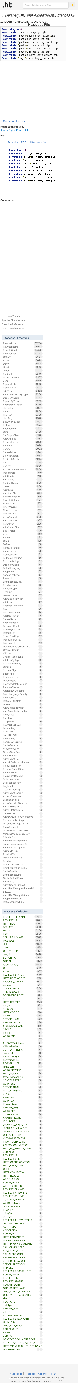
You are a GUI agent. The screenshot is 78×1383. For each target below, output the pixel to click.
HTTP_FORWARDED (22, 1236)
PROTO (22, 1015)
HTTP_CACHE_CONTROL (22, 1162)
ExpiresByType (22, 401)
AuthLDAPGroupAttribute (22, 895)
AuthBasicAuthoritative (22, 711)
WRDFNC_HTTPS (22, 1185)
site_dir (22, 1298)
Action (22, 537)
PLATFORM (22, 1301)
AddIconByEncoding (22, 690)
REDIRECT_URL (22, 1158)
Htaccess (30, 1373)
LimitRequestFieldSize (22, 867)
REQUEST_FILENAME (22, 916)
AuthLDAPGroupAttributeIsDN (22, 888)
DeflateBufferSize (22, 857)
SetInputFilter (22, 772)
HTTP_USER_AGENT (22, 978)
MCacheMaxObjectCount (22, 833)
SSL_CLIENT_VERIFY (22, 1250)
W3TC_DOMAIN (22, 1202)
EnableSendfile (22, 799)
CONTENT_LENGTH (22, 1199)
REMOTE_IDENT (22, 1284)
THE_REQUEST (22, 991)
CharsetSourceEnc (22, 656)
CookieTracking (22, 789)
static (22, 944)
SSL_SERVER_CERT (22, 1247)
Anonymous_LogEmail (22, 847)
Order (22, 370)
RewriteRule (22, 130)
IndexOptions (22, 554)
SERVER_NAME (22, 1018)
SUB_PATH (22, 1335)
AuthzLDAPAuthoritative (22, 762)
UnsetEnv (22, 704)
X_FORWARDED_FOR (22, 1138)
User (22, 431)
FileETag (22, 414)
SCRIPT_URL (22, 1151)
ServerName (22, 619)
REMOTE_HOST (22, 1107)
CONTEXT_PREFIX (22, 1049)
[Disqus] (33, 253)
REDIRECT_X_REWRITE (22, 1192)
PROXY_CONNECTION (22, 1141)
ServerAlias (22, 813)
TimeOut (22, 591)
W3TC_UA (22, 1100)
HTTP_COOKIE (22, 1012)
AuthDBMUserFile (22, 806)
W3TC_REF (22, 1110)
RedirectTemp (22, 482)
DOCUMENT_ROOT (22, 995)
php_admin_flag (22, 748)
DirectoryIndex (22, 397)
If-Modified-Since (22, 1090)
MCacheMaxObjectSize (22, 830)
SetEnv (22, 465)
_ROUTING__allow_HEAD (22, 1124)
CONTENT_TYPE (22, 1080)
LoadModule (22, 642)
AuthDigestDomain (22, 792)
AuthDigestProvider (22, 707)
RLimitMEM (22, 854)
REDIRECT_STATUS (22, 974)
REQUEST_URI (22, 920)
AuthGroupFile (22, 520)
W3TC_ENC (22, 1035)
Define (22, 544)
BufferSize (22, 881)
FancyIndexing (22, 561)
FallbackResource (22, 557)
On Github (9, 121)
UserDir (22, 666)
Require (22, 411)
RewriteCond (22, 350)
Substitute (22, 673)
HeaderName (22, 595)
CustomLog (22, 728)
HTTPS (22, 930)
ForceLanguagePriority (22, 694)
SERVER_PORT (22, 957)
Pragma (22, 1005)
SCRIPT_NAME (22, 1182)
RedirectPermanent (22, 605)
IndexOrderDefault (22, 639)
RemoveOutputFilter (22, 768)
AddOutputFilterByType (22, 394)
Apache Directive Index (14, 320)
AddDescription (22, 615)
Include (22, 424)
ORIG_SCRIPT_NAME (22, 1288)
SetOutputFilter (22, 435)
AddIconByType (22, 660)
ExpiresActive (22, 384)
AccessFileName (22, 796)
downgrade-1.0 (22, 1059)
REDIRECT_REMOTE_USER (22, 1270)
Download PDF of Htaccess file (27, 142)
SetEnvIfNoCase (22, 421)
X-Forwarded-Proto (22, 1042)
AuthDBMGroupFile (22, 809)
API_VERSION (22, 1230)
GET (22, 967)
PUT (22, 998)
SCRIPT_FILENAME (22, 937)
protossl (22, 984)
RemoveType (22, 588)
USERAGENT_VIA (22, 1134)
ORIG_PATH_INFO (22, 1325)
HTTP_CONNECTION (22, 1172)
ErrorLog (22, 860)
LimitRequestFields (22, 864)
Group (22, 540)
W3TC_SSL (22, 1083)
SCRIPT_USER (22, 1328)
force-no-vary (22, 964)
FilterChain (22, 503)
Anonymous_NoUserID (22, 843)
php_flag (22, 418)
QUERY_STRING (22, 950)
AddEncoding (22, 428)
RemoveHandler (22, 547)
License (21, 121)
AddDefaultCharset (22, 404)
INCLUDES (22, 940)
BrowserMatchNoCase (22, 683)
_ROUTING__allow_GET (22, 1127)
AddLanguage (22, 622)
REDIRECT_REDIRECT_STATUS (22, 1342)
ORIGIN (22, 961)
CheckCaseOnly (22, 751)
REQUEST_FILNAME (22, 1189)
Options (22, 356)
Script (22, 380)
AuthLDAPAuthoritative (22, 840)
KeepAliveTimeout (22, 898)
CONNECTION (22, 1114)
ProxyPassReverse (22, 775)
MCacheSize (22, 837)
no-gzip (22, 954)
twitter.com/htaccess (13, 328)
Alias (22, 533)
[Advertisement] (33, 90)
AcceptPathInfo (22, 574)
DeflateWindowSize (22, 901)
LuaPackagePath (22, 782)
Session (22, 486)
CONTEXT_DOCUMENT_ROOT (22, 1339)
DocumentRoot (22, 625)
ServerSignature (22, 496)
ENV (22, 933)
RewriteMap (22, 697)
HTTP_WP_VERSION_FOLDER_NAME (22, 1346)
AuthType (22, 489)
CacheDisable (22, 745)
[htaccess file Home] (7, 4)
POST (22, 971)
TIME (22, 947)
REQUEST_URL (22, 1155)
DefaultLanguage (22, 568)
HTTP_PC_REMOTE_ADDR (22, 1148)
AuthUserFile (22, 493)
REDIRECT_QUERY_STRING (22, 1219)
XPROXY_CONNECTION (22, 1144)
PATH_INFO (22, 1097)
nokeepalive (22, 1053)
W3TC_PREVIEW (22, 1070)
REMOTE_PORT (22, 1308)
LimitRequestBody (22, 581)
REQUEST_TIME (22, 1277)
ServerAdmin (22, 755)
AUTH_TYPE (22, 1226)
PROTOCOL (22, 1332)
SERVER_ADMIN (22, 1087)
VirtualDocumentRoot (22, 469)
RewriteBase (22, 353)
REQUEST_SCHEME (22, 1196)
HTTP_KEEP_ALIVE (22, 1165)
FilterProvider (22, 506)
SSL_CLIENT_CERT (22, 1253)
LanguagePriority (22, 663)
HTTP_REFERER (22, 1001)
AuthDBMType (22, 850)
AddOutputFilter (22, 527)
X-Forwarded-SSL (22, 1315)
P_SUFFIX (22, 1209)
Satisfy (22, 448)
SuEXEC (22, 891)
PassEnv (22, 717)
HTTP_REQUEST (22, 1175)
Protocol (22, 578)
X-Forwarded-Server (22, 1240)
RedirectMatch (22, 459)
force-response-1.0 (22, 1076)
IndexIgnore (22, 472)
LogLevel (22, 786)
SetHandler (22, 530)
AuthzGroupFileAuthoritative (22, 816)
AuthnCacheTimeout (22, 884)
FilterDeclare (22, 513)
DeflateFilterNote (22, 700)
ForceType (22, 523)
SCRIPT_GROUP (22, 1274)
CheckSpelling (22, 636)
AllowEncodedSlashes (22, 803)
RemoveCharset (22, 687)
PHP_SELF (22, 1267)
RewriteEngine (13, 16)
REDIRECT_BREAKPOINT (22, 1318)
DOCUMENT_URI (21, 1349)
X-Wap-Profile (22, 1046)
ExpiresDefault (22, 387)
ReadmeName (22, 585)
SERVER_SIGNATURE (22, 1260)
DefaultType (22, 680)
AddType (22, 390)
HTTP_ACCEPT (22, 1073)
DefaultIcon (22, 632)
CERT (22, 1168)
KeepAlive (22, 571)
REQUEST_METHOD (22, 981)
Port (22, 462)
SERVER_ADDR (22, 988)
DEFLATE (22, 926)
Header (22, 367)
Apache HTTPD (47, 1373)
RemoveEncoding (22, 741)
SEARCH (22, 1093)
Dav (22, 608)
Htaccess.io (15, 1373)
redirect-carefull (22, 1206)
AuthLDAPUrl (22, 734)
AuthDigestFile (22, 758)
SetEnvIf (22, 445)
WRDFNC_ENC (22, 1179)
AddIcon (22, 602)
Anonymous (22, 551)
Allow (22, 360)
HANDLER (22, 1066)
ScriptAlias (22, 721)
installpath (22, 1305)
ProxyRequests (22, 826)
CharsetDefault (22, 649)
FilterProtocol (22, 510)
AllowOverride (22, 516)
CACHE (22, 1029)
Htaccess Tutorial (11, 316)
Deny (22, 363)
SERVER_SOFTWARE (22, 1257)
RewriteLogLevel (22, 724)
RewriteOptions (22, 499)
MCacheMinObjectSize (22, 823)
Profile (22, 1032)
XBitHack (22, 653)
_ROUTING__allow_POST (22, 1131)
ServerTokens (22, 452)
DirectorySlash (22, 564)
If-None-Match (22, 1104)
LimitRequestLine (22, 874)
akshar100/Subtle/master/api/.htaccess (49, 16)
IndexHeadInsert (22, 677)
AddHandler (22, 476)
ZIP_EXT (22, 1311)
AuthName (22, 479)
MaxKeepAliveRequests (22, 820)
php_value (22, 407)
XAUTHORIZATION (22, 1117)
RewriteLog (22, 738)
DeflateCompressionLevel (22, 646)
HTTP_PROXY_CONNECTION (22, 1243)
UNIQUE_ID (22, 1322)
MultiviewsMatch (22, 779)
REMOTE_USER (22, 1063)
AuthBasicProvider (22, 598)
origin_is (22, 1216)
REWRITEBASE (22, 1056)
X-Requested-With (22, 1025)
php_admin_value (22, 612)
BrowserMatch (22, 455)
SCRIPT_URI (22, 1233)
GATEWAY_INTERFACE (22, 1223)
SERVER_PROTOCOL (22, 1264)
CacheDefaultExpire (22, 877)
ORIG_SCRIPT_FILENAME (22, 1291)
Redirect (22, 373)
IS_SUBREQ (22, 1121)
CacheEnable (22, 871)
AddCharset (22, 438)
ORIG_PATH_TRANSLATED (22, 1294)
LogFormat (22, 731)
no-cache (22, 1008)
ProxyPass (22, 714)
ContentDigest (22, 670)
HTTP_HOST (22, 923)
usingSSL (22, 1213)
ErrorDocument (22, 377)
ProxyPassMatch (22, 765)
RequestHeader (22, 442)
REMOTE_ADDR (22, 1022)
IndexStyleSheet (22, 629)
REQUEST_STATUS (22, 1281)
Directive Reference (12, 324)
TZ (22, 1039)
